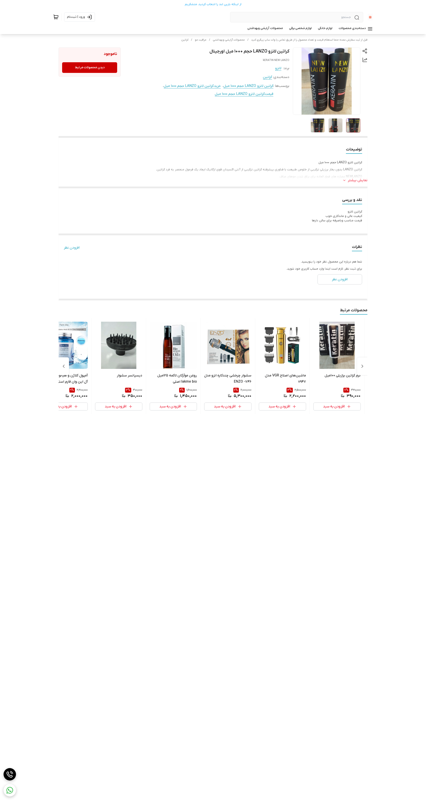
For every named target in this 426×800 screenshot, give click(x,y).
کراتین (184, 40)
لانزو (278, 68)
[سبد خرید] (56, 17)
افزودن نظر (72, 247)
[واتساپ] (10, 790)
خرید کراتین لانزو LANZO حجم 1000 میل (192, 86)
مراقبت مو (200, 40)
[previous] (362, 366)
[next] (63, 366)
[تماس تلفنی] (10, 774)
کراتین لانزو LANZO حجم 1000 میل (248, 86)
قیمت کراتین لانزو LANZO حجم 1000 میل (244, 94)
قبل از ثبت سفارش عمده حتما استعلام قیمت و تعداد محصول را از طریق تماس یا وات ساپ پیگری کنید (309, 40)
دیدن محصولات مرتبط (90, 67)
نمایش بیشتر (357, 180)
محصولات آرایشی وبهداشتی (229, 40)
